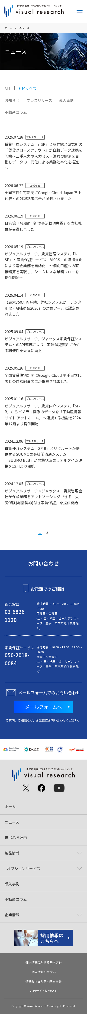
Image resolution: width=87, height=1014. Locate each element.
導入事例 (66, 100)
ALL (8, 88)
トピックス (27, 88)
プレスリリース (39, 100)
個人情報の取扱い (44, 972)
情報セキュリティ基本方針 (43, 981)
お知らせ (12, 100)
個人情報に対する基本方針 (44, 962)
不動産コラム (16, 112)
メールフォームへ (43, 706)
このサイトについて (43, 990)
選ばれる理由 (16, 837)
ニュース (12, 822)
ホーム (9, 28)
